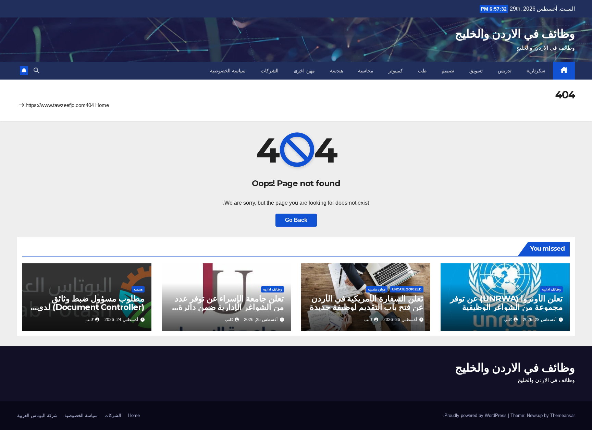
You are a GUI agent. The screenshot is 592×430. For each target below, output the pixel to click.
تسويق (476, 71)
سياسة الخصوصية (228, 71)
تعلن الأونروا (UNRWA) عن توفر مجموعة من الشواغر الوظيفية (506, 303)
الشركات (270, 71)
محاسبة (365, 71)
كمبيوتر (395, 71)
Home (102, 105)
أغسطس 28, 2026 (539, 319)
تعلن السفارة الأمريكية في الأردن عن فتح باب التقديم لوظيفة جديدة (366, 303)
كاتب (508, 319)
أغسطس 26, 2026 (400, 319)
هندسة (336, 71)
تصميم (448, 71)
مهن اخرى (304, 71)
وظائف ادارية (551, 289)
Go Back (296, 220)
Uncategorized (406, 289)
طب (422, 71)
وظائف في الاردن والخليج (515, 33)
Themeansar (562, 415)
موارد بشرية (376, 289)
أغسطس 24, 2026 (121, 319)
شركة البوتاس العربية (37, 415)
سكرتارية (536, 71)
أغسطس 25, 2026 (261, 319)
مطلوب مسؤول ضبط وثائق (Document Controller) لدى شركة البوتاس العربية (91, 307)
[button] (36, 70)
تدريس (504, 71)
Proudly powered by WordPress (476, 415)
